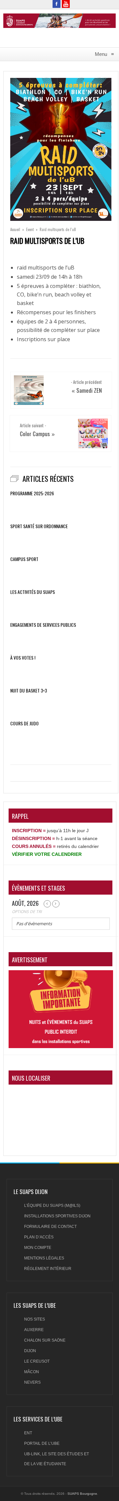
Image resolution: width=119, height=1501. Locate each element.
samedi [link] (25, 276)
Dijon (30, 1351)
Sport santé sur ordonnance (39, 526)
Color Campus (35, 434)
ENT (28, 1433)
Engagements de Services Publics (43, 625)
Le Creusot (37, 1361)
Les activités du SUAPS (32, 592)
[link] (25, 276)
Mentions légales (44, 1258)
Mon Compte (37, 1247)
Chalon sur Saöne (44, 1340)
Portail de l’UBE (42, 1443)
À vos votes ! (22, 657)
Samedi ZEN (89, 390)
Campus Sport (24, 559)
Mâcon (31, 1372)
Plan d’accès (39, 1237)
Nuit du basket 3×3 (28, 690)
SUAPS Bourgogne (82, 1493)
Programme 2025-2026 (32, 493)
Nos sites (34, 1319)
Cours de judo (24, 723)
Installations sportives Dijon (57, 1216)
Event (30, 229)
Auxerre (34, 1329)
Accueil (15, 229)
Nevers (32, 1382)
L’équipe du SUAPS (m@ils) (52, 1205)
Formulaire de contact (50, 1226)
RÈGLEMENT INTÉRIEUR (47, 1268)
